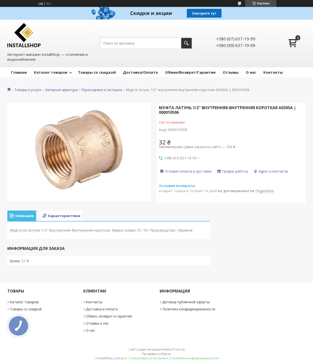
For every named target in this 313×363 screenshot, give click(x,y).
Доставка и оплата (102, 309)
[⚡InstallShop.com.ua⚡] (24, 35)
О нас (251, 72)
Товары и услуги (27, 90)
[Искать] (186, 43)
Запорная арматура (61, 90)
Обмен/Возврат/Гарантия (190, 72)
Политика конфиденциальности (188, 309)
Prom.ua (179, 349)
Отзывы (230, 72)
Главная (19, 72)
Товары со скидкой (97, 72)
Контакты (273, 72)
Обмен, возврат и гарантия (109, 316)
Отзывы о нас (97, 323)
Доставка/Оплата (140, 72)
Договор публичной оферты (186, 302)
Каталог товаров (50, 72)
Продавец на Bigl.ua (156, 354)
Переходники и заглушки (101, 90)
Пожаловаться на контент (149, 358)
